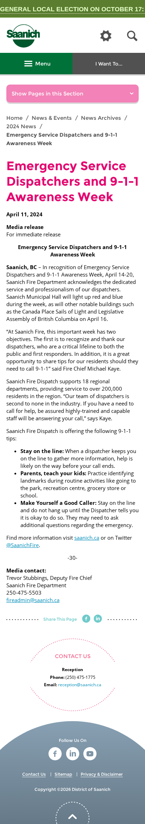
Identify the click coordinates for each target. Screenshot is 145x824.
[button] (132, 36)
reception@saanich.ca (79, 685)
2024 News (21, 126)
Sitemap (63, 774)
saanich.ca (86, 537)
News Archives (101, 117)
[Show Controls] (106, 36)
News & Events (52, 117)
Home (14, 117)
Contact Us (34, 774)
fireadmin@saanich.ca (32, 599)
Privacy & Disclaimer (102, 774)
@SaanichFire (22, 545)
